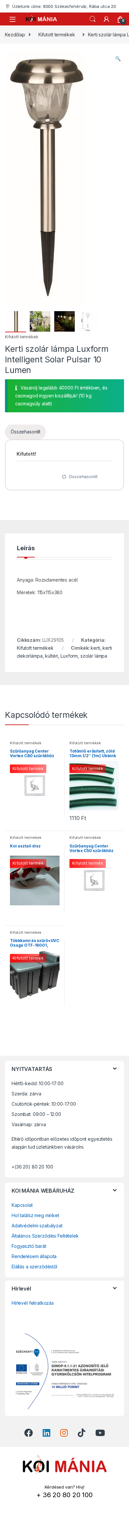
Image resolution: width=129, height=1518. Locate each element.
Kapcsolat (22, 1205)
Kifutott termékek (56, 34)
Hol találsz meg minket (35, 1215)
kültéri (51, 656)
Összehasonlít (25, 431)
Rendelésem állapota (34, 1256)
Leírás (26, 548)
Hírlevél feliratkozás (33, 1303)
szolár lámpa (93, 656)
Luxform (69, 656)
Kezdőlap (15, 34)
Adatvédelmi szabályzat (37, 1225)
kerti (95, 648)
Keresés (92, 19)
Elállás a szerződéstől (34, 1266)
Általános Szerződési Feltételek (45, 1236)
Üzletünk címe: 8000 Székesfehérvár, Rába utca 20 (64, 6)
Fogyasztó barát (29, 1246)
